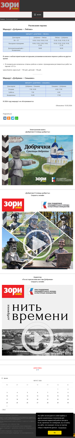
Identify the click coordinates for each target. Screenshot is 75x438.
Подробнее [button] (62, 427)
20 (37, 399)
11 (17, 396)
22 (57, 399)
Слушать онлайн (37, 279)
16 (68, 396)
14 (47, 396)
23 (68, 399)
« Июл (4, 409)
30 (68, 403)
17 (7, 399)
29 (57, 403)
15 (57, 396)
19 (27, 399)
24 (7, 403)
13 (37, 396)
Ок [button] (55, 432)
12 (27, 396)
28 (47, 403)
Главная (2, 19)
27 (37, 403)
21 (47, 399)
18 (17, 399)
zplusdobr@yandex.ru (27, 433)
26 (27, 403)
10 (7, 396)
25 (17, 403)
